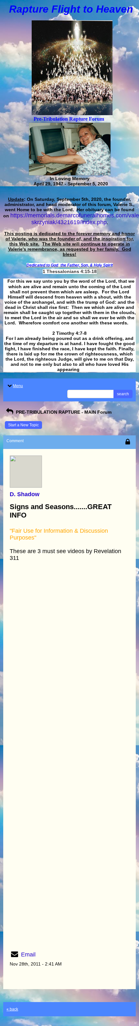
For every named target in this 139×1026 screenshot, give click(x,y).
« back (12, 1009)
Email (28, 954)
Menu (18, 386)
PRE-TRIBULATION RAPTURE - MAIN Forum (63, 412)
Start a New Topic (23, 425)
